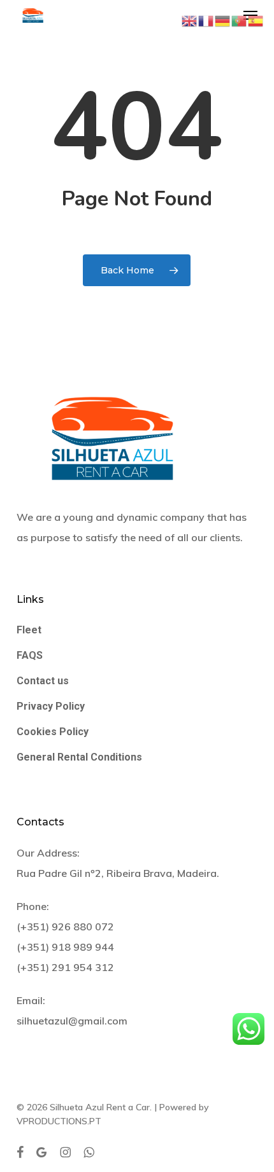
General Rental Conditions (79, 757)
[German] (223, 19)
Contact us (43, 681)
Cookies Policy (53, 732)
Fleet (29, 630)
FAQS (30, 655)
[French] (206, 19)
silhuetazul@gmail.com (72, 1020)
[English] (190, 19)
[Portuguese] (239, 19)
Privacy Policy (51, 706)
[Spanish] (256, 19)
